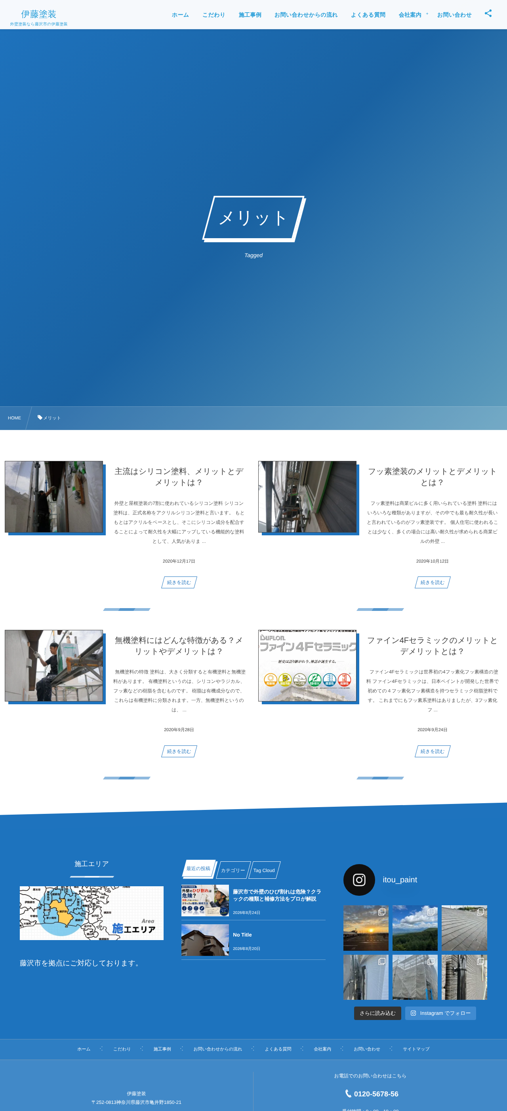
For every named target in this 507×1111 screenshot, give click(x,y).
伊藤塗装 (39, 14)
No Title (242, 935)
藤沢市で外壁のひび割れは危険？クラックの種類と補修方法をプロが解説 (277, 895)
